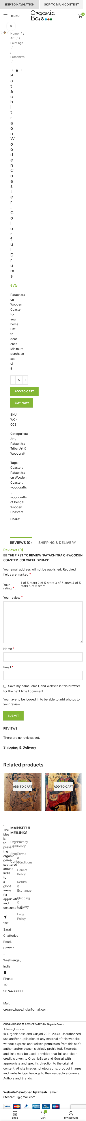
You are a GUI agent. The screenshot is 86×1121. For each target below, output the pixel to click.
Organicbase (16, 1034)
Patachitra (17, 57)
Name (9, 648)
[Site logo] (43, 15)
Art (12, 38)
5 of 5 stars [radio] (37, 586)
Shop (14, 854)
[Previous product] (12, 70)
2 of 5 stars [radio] (46, 583)
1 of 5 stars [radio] (29, 583)
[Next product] (21, 70)
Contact (16, 861)
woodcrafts (18, 487)
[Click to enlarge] (11, 26)
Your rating (8, 586)
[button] (7, 32)
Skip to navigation (19, 4)
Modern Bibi (63, 773)
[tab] (21, 542)
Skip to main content (61, 4)
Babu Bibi (23, 773)
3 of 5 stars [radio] (63, 583)
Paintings (16, 43)
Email (8, 667)
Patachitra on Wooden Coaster (18, 477)
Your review (13, 597)
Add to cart (24, 391)
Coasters (16, 467)
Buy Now (22, 402)
